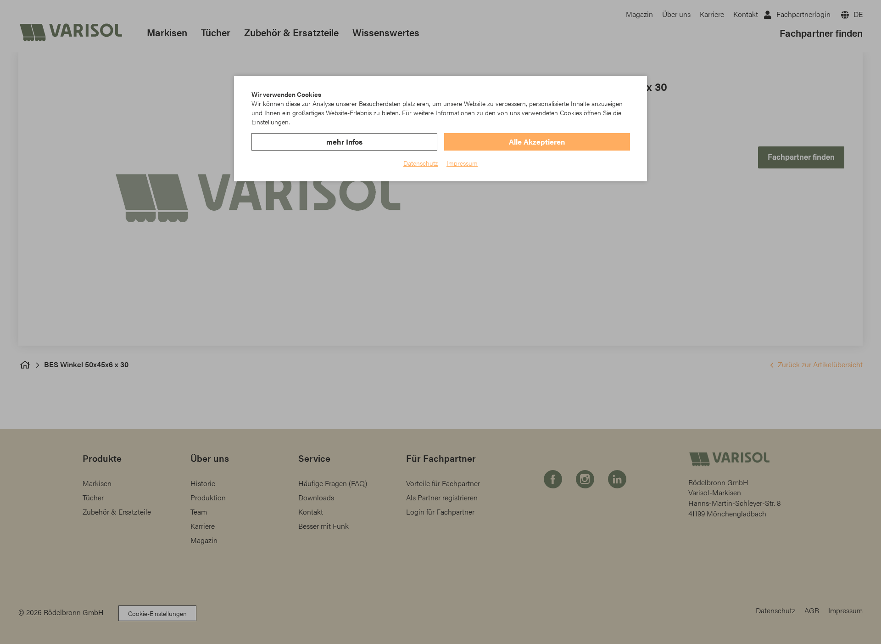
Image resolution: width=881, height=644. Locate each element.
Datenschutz (420, 163)
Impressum (462, 163)
